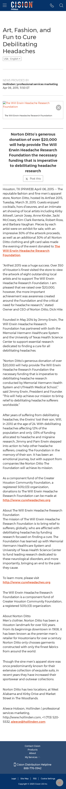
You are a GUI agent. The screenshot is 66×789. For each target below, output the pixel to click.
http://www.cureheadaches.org (26, 500)
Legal (13, 778)
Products (33, 749)
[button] (52, 5)
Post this (35, 178)
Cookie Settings (48, 778)
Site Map (25, 778)
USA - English (11, 58)
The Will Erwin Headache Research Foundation (31, 251)
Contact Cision (32, 746)
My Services (31, 757)
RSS (34, 778)
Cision (38, 784)
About (32, 753)
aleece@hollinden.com (28, 722)
